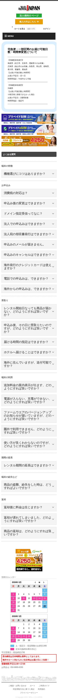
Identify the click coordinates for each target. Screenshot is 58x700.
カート (32, 686)
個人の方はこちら (27, 21)
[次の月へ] (44, 582)
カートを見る (23, 28)
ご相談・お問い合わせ (17, 686)
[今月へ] (39, 582)
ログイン (46, 29)
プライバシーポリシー (29, 693)
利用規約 (41, 689)
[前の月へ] (34, 582)
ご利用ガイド (44, 686)
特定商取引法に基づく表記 (23, 689)
